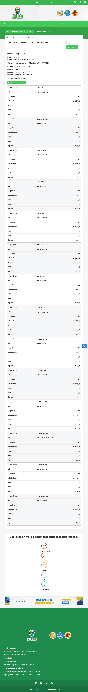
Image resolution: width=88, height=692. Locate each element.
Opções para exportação (17, 82)
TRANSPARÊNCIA (61, 23)
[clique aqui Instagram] (47, 683)
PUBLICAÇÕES (70, 23)
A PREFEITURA (10, 23)
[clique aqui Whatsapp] (52, 683)
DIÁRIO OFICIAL (46, 23)
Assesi (36, 689)
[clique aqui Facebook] (41, 683)
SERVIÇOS (37, 23)
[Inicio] (4, 24)
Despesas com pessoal (21, 37)
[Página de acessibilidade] (52, 2)
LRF (53, 23)
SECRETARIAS (29, 23)
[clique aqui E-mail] (36, 683)
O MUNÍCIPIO (20, 23)
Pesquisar (73, 47)
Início (8, 37)
